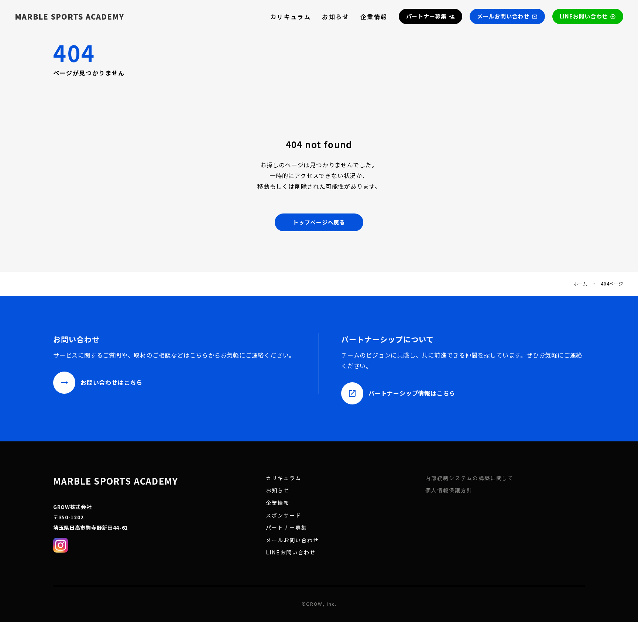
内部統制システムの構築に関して (469, 478)
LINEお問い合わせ (291, 552)
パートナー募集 (286, 527)
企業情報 (374, 16)
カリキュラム (290, 16)
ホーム (580, 284)
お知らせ (335, 16)
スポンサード (283, 515)
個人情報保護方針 (449, 490)
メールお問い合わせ (292, 540)
